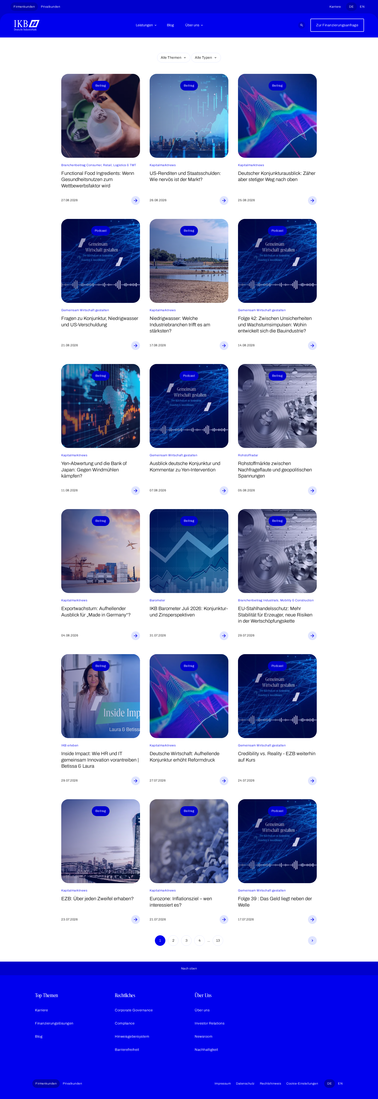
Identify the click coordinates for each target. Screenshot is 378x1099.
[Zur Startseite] (27, 25)
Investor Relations (209, 1023)
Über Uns (203, 995)
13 (218, 940)
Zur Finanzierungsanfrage (337, 25)
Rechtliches (125, 995)
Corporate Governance (134, 1010)
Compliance (125, 1023)
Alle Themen (171, 57)
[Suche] (301, 25)
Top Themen (46, 995)
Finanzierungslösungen (54, 1023)
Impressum (223, 1083)
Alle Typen (203, 57)
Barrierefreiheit (127, 1049)
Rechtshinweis (270, 1083)
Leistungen (144, 25)
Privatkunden (50, 6)
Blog (170, 25)
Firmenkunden (24, 6)
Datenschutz (245, 1083)
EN (362, 6)
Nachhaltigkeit (206, 1049)
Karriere (335, 6)
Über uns (192, 25)
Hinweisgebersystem (132, 1036)
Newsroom (203, 1036)
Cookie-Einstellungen (302, 1083)
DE (351, 6)
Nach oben (189, 968)
